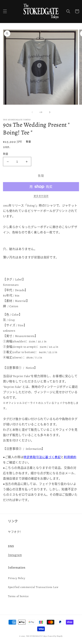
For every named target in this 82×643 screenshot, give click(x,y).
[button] (5, 11)
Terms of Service (18, 596)
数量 (5, 153)
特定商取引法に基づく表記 (42, 457)
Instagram (15, 555)
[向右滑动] (49, 112)
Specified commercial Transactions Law (33, 587)
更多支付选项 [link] (41, 196)
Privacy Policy (16, 578)
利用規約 (70, 457)
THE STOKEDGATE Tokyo (36, 636)
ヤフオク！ (15, 532)
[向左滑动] (32, 112)
